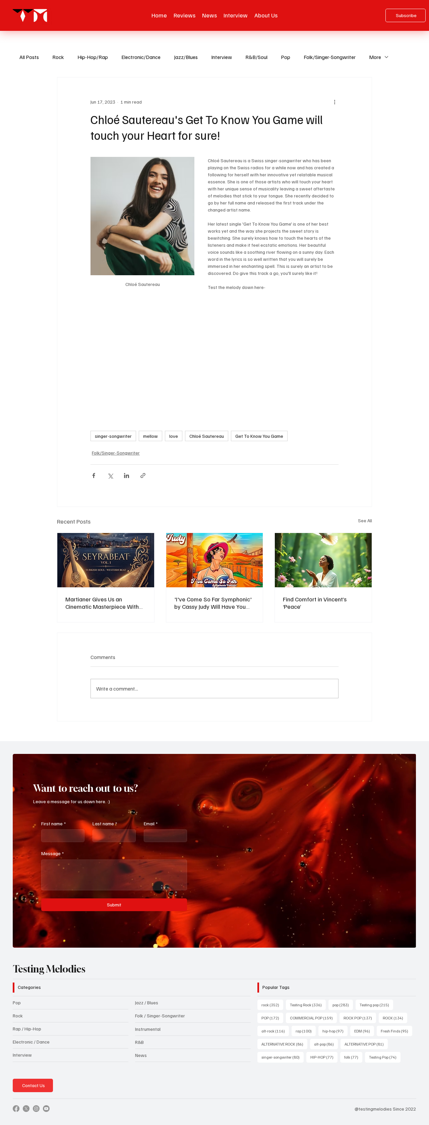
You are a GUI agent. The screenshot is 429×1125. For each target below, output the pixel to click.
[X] (26, 1108)
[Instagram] (36, 1108)
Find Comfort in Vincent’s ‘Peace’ (315, 602)
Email (151, 823)
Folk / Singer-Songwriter (160, 1015)
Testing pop (376, 1004)
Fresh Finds (396, 1030)
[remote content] (214, 357)
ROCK (395, 1017)
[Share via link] (143, 475)
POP (272, 1017)
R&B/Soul (256, 57)
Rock (58, 57)
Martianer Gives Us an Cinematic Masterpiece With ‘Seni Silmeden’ (102, 602)
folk (353, 1057)
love (173, 436)
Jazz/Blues (186, 57)
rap (306, 1030)
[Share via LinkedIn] (126, 475)
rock (272, 1004)
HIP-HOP (324, 1057)
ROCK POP (360, 1017)
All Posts (29, 57)
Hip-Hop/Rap (92, 57)
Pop (285, 57)
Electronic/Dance (141, 57)
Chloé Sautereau (206, 436)
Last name (105, 823)
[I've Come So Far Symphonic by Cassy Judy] (214, 560)
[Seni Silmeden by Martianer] (105, 560)
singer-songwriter (113, 436)
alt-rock (275, 1030)
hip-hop (335, 1030)
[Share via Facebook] (93, 475)
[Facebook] (16, 1108)
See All (365, 520)
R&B (139, 1042)
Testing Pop (385, 1057)
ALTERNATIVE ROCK (284, 1044)
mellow (150, 436)
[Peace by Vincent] (323, 560)
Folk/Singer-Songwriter (330, 57)
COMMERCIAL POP (313, 1017)
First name (53, 823)
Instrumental (148, 1029)
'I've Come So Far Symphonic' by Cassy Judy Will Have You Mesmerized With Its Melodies (213, 602)
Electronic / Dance (31, 1042)
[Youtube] (46, 1108)
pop (342, 1004)
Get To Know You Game (259, 436)
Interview (221, 57)
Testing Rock (308, 1004)
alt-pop (326, 1044)
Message (52, 853)
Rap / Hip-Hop (27, 1028)
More (375, 57)
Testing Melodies (49, 968)
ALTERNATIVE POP (366, 1044)
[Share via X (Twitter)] (110, 475)
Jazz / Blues (146, 1002)
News (141, 1055)
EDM (364, 1030)
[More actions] (334, 102)
